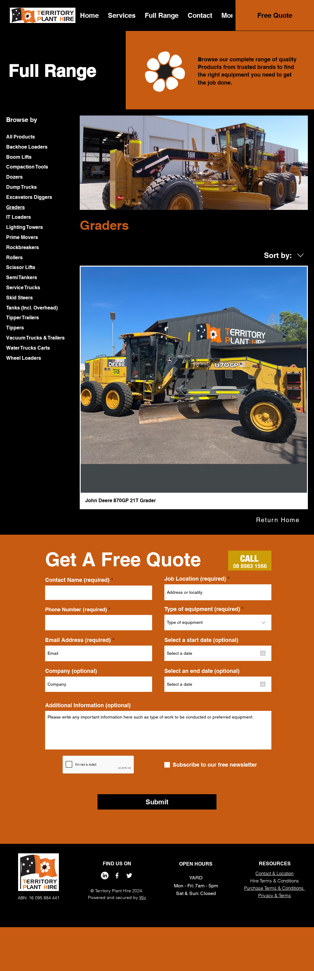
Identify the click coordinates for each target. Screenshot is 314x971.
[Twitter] (129, 875)
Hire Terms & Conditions (274, 881)
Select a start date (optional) (201, 640)
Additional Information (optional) (88, 705)
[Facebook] (117, 875)
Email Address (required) (78, 640)
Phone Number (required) (76, 609)
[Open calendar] (262, 653)
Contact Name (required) (77, 580)
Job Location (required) (195, 579)
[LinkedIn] (105, 875)
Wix (142, 897)
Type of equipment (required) (202, 609)
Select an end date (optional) (201, 671)
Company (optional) (71, 671)
